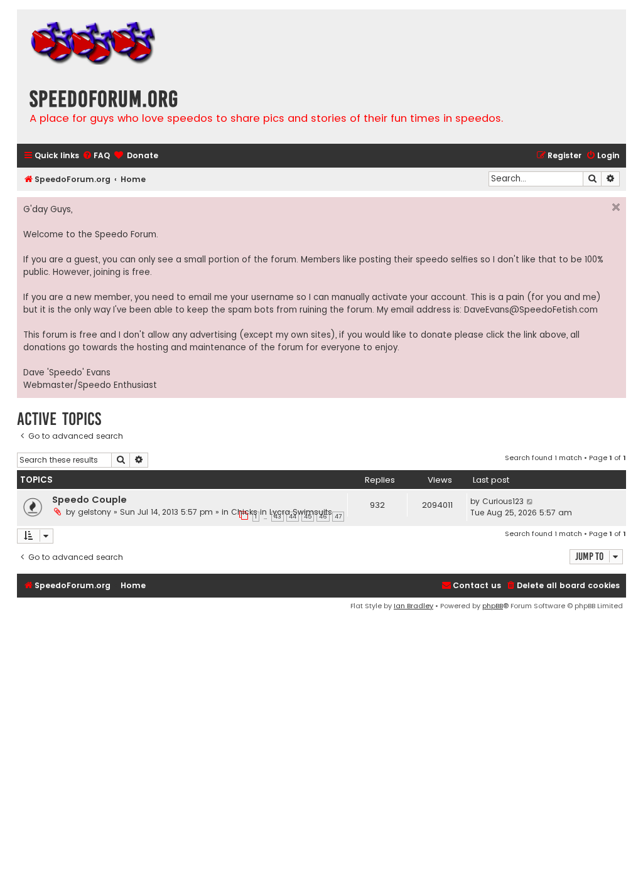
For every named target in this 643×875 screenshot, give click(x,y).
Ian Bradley (413, 606)
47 (338, 516)
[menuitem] (96, 156)
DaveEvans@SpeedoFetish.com (531, 310)
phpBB (492, 606)
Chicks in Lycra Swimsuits (281, 512)
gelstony (94, 512)
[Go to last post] (530, 501)
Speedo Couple (89, 499)
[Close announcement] (616, 207)
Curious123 (503, 501)
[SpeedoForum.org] (92, 45)
